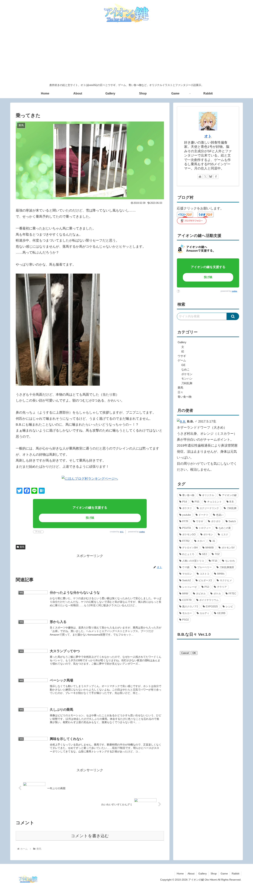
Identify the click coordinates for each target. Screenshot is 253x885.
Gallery (202, 873)
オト (122, 532)
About (191, 873)
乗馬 (22, 547)
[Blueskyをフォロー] (210, 176)
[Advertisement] (126, 53)
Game (224, 873)
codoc (142, 532)
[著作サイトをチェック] (200, 176)
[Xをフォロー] (205, 176)
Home (180, 873)
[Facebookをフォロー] (216, 176)
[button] (233, 316)
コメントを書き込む (90, 836)
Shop (214, 873)
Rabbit (235, 873)
